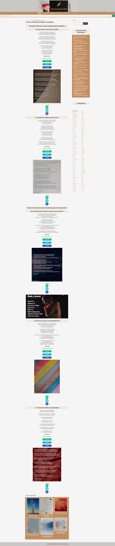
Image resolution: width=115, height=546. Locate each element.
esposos (82, 150)
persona (82, 161)
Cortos (68, 13)
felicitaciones (84, 119)
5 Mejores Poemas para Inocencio (81, 88)
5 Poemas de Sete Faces (79, 81)
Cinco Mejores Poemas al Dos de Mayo (80, 38)
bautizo (74, 124)
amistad (83, 164)
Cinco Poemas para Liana (79, 73)
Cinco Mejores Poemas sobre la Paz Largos (81, 51)
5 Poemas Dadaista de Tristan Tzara (80, 68)
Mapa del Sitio (66, 544)
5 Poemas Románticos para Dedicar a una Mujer (79, 49)
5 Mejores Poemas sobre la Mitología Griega (61, 533)
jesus (74, 174)
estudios (74, 186)
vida (82, 176)
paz (82, 142)
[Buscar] (113, 16)
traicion (74, 121)
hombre (82, 168)
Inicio (39, 13)
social (74, 180)
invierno (74, 171)
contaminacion (76, 159)
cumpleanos (83, 171)
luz (81, 116)
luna (82, 144)
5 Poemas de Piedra (33, 515)
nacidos (74, 119)
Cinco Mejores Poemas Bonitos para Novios (80, 63)
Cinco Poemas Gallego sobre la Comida (80, 65)
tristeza (82, 165)
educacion (83, 148)
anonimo (74, 134)
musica (74, 157)
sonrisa (74, 163)
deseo (74, 169)
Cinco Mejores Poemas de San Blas (81, 95)
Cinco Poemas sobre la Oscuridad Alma (81, 44)
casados (74, 191)
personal (74, 154)
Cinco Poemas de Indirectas (79, 85)
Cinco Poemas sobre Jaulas (79, 57)
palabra (74, 189)
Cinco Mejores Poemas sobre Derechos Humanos (80, 46)
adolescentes (84, 133)
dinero (74, 113)
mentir (74, 160)
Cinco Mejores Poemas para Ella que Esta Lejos (47, 536)
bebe (82, 135)
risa (73, 139)
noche (82, 126)
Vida (72, 13)
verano (74, 172)
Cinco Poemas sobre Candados (80, 77)
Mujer (61, 13)
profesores (83, 153)
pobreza (74, 143)
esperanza (75, 177)
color (82, 121)
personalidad (75, 111)
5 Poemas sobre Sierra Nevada (80, 41)
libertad (82, 138)
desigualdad (75, 116)
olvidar (82, 110)
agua (82, 136)
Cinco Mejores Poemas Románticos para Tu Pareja (81, 79)
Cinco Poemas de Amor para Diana (81, 86)
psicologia (75, 127)
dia (82, 162)
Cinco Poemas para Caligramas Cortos (80, 55)
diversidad (75, 122)
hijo (82, 156)
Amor (43, 13)
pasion (74, 165)
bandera (74, 131)
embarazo (75, 137)
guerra (82, 129)
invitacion (75, 118)
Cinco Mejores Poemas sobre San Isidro (47, 516)
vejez (74, 162)
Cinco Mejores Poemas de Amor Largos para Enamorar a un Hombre (80, 90)
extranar (74, 142)
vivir (73, 130)
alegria (82, 118)
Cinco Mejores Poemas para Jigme (81, 69)
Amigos (56, 13)
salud (82, 115)
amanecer (75, 136)
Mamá (53, 13)
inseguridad (75, 115)
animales (83, 123)
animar (74, 156)
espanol (82, 159)
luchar (74, 150)
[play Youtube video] (47, 306)
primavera (83, 127)
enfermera (75, 153)
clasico (74, 179)
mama (82, 184)
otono (82, 113)
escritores (75, 166)
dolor (74, 182)
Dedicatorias (48, 13)
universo (74, 151)
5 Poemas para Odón (78, 40)
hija (82, 155)
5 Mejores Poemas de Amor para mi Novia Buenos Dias (80, 94)
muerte (82, 167)
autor (82, 141)
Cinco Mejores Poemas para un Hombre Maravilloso (80, 59)
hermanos (83, 170)
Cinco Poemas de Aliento (79, 61)
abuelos (82, 158)
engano (74, 140)
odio (73, 145)
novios (82, 179)
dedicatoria (83, 187)
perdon (74, 168)
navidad (83, 152)
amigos (82, 185)
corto (82, 180)
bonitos (82, 139)
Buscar (74, 20)
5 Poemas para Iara (78, 71)
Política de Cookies (53, 544)
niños (82, 177)
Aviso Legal (48, 544)
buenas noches (76, 183)
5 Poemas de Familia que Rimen (80, 36)
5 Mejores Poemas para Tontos (80, 53)
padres (82, 174)
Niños (76, 13)
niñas (82, 112)
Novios (64, 13)
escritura (74, 147)
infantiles (83, 173)
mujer (82, 182)
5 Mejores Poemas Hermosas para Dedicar (81, 75)
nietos (74, 175)
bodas (82, 145)
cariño (74, 128)
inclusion (74, 125)
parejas (82, 132)
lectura (74, 133)
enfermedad (75, 148)
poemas (30, 20)
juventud (74, 185)
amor (82, 188)
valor (82, 124)
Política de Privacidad (60, 544)
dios (82, 147)
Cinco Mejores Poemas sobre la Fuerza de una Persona (80, 83)
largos (82, 130)
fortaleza (74, 188)
